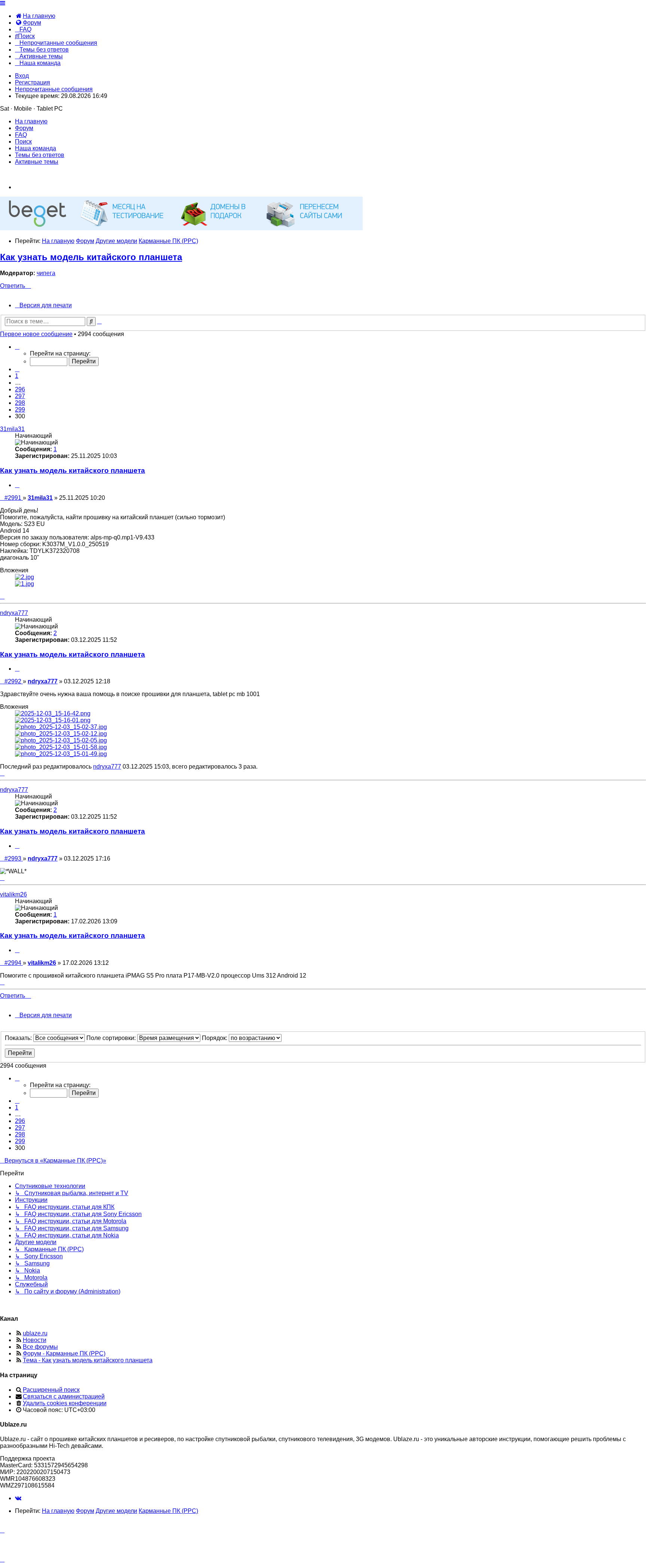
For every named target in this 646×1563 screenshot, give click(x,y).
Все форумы (40, 1347)
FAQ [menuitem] (21, 135)
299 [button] (20, 409)
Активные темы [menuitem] (36, 162)
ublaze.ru (35, 1333)
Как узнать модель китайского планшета (91, 257)
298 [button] (20, 403)
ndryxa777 (14, 613)
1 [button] (16, 376)
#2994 (13, 963)
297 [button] (20, 396)
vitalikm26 (13, 894)
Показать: (19, 1038)
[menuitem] (35, 16)
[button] (17, 347)
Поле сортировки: (111, 1038)
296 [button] (20, 389)
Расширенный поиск (51, 1390)
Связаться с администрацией (64, 1396)
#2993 (13, 858)
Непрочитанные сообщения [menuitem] (54, 89)
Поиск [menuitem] (23, 141)
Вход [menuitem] (22, 76)
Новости (34, 1340)
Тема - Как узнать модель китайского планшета (88, 1360)
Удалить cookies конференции (65, 1403)
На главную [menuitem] (31, 121)
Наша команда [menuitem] (35, 148)
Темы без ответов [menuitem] (39, 155)
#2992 (13, 681)
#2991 (13, 498)
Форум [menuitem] (24, 128)
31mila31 (12, 429)
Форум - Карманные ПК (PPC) (64, 1353)
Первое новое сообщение (36, 334)
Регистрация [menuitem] (32, 82)
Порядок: (215, 1038)
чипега (46, 273)
